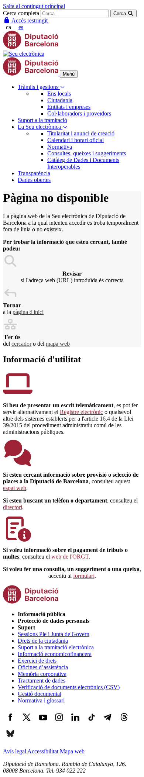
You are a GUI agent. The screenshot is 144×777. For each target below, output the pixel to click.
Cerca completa (21, 13)
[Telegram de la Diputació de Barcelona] (107, 722)
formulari (84, 576)
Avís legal (14, 751)
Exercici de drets (37, 660)
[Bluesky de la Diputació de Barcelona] (10, 739)
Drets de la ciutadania (43, 641)
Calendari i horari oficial (75, 140)
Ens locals (59, 93)
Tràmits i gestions (39, 87)
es (20, 27)
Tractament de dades (41, 680)
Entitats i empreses (68, 107)
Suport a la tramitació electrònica (56, 647)
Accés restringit (29, 20)
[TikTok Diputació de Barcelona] (91, 722)
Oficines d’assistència (43, 667)
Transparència (34, 173)
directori (12, 507)
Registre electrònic (81, 412)
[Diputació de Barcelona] (30, 47)
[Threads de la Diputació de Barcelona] (124, 722)
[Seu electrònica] (23, 54)
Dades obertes (34, 180)
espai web (14, 488)
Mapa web (72, 751)
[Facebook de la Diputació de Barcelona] (10, 722)
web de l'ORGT (70, 556)
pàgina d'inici (28, 312)
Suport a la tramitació (42, 120)
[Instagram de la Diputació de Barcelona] (59, 722)
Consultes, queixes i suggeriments (86, 153)
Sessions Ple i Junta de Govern (53, 634)
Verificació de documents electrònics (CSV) (69, 687)
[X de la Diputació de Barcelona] (26, 722)
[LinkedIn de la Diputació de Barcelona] (75, 722)
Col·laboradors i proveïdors (79, 113)
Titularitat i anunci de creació (80, 133)
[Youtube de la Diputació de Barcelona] (42, 722)
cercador (21, 344)
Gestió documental (39, 694)
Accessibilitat (42, 751)
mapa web (58, 344)
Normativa (59, 147)
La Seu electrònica (40, 127)
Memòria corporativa (42, 674)
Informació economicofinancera (55, 654)
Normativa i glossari (41, 700)
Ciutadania (59, 100)
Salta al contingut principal (34, 6)
